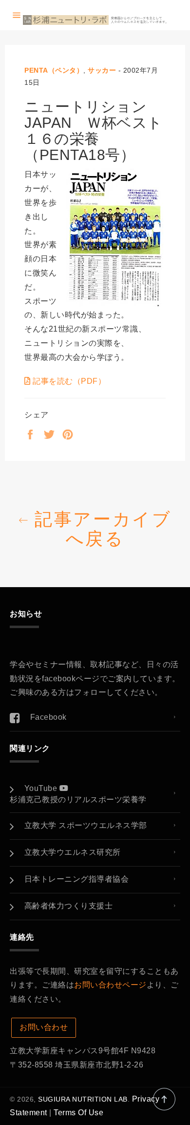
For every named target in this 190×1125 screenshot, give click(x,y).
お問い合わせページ (110, 985)
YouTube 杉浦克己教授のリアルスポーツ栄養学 (78, 794)
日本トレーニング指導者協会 (76, 879)
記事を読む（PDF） (68, 381)
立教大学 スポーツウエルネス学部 (85, 825)
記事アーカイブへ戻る (100, 529)
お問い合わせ (43, 1027)
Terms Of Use (78, 1112)
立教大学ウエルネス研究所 (72, 852)
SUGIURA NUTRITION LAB (83, 1099)
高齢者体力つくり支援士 (68, 906)
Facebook (48, 717)
